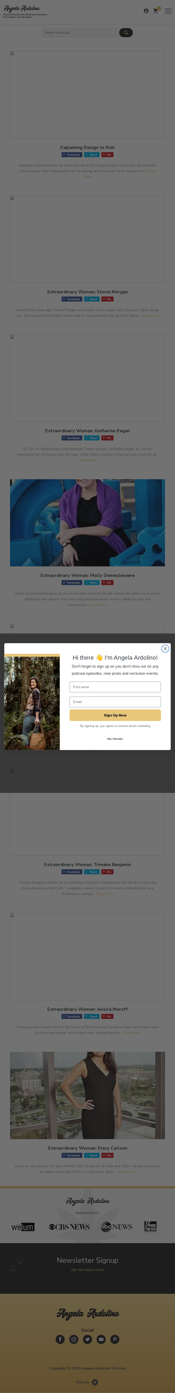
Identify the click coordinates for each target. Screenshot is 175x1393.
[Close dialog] (165, 648)
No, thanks (115, 739)
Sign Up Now (115, 715)
